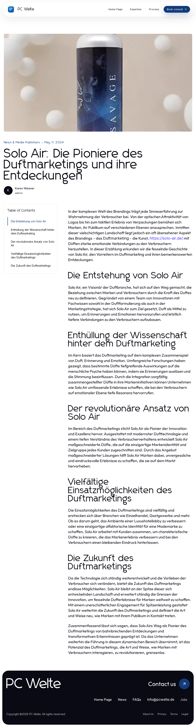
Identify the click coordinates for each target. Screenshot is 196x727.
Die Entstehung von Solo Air (28, 221)
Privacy (162, 714)
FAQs (137, 699)
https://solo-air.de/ (166, 238)
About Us (148, 714)
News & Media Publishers (22, 142)
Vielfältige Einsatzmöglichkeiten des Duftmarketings (31, 255)
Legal (184, 714)
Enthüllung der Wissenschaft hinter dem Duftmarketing (32, 231)
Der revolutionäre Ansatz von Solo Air (32, 243)
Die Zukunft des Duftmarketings (31, 265)
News (122, 699)
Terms (174, 714)
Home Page (103, 699)
